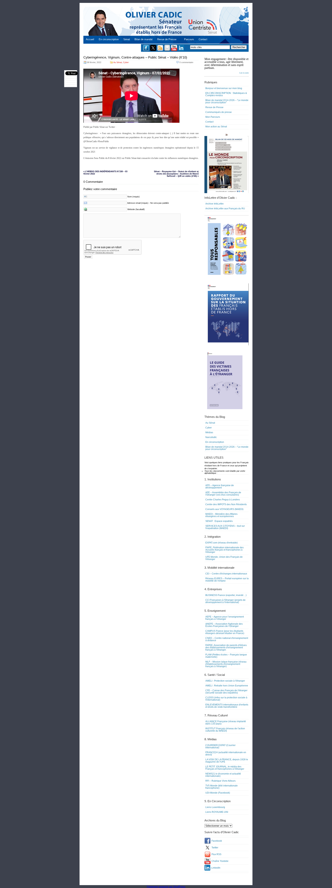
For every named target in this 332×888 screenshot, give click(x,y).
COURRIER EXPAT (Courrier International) (220, 746)
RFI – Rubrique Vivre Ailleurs (220, 781)
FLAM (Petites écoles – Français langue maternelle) (226, 655)
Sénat (126, 39)
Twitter (215, 847)
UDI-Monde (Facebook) (217, 792)
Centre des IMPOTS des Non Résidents (226, 504)
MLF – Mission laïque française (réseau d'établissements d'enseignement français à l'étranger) (226, 664)
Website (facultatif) (136, 209)
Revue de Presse (166, 39)
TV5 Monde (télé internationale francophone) (221, 786)
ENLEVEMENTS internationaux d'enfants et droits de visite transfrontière (226, 705)
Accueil (90, 39)
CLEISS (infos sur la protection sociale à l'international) (226, 698)
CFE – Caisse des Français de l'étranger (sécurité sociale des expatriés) (226, 691)
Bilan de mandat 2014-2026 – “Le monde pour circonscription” (226, 101)
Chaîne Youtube (220, 861)
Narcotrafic (211, 437)
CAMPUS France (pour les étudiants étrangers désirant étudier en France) (224, 632)
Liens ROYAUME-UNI (216, 812)
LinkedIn (215, 867)
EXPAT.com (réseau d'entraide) (221, 542)
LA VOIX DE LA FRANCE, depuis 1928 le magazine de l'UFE (226, 760)
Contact (203, 39)
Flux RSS (216, 854)
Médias (209, 432)
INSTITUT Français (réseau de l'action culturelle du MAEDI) (225, 729)
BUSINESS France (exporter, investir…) (226, 595)
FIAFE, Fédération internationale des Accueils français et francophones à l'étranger (224, 549)
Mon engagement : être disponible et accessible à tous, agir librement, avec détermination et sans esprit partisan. (226, 65)
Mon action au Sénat (216, 126)
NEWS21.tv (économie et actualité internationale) (223, 774)
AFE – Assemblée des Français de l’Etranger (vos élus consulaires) (223, 493)
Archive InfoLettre (214, 203)
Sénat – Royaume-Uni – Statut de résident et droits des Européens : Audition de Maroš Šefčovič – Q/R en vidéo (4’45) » (176, 173)
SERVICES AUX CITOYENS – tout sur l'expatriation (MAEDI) (225, 527)
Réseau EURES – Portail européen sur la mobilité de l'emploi (227, 579)
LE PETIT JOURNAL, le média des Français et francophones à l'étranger (224, 767)
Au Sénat (117, 62)
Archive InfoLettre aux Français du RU (225, 208)
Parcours (189, 39)
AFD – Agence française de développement (219, 486)
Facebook (217, 841)
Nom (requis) (133, 196)
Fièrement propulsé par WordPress (166, 886)
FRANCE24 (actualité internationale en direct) (225, 753)
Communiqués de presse (218, 112)
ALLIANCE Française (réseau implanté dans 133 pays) (225, 722)
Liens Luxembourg (215, 807)
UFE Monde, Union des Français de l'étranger (224, 558)
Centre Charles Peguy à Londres (222, 499)
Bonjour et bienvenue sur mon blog (223, 88)
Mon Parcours (212, 117)
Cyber (126, 62)
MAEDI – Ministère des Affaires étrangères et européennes (221, 515)
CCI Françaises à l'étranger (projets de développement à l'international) (225, 601)
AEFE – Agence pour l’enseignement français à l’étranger (224, 617)
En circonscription (109, 39)
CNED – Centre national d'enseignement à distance (226, 639)
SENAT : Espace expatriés (219, 521)
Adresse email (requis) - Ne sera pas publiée (148, 203)
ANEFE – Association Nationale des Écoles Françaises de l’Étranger (224, 625)
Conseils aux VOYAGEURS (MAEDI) (224, 509)
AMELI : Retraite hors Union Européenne (226, 685)
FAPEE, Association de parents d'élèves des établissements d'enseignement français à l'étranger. (226, 647)
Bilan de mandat (143, 39)
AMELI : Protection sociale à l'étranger (225, 680)
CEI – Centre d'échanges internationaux (226, 573)
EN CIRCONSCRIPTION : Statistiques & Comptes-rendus (226, 94)
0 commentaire (186, 62)
